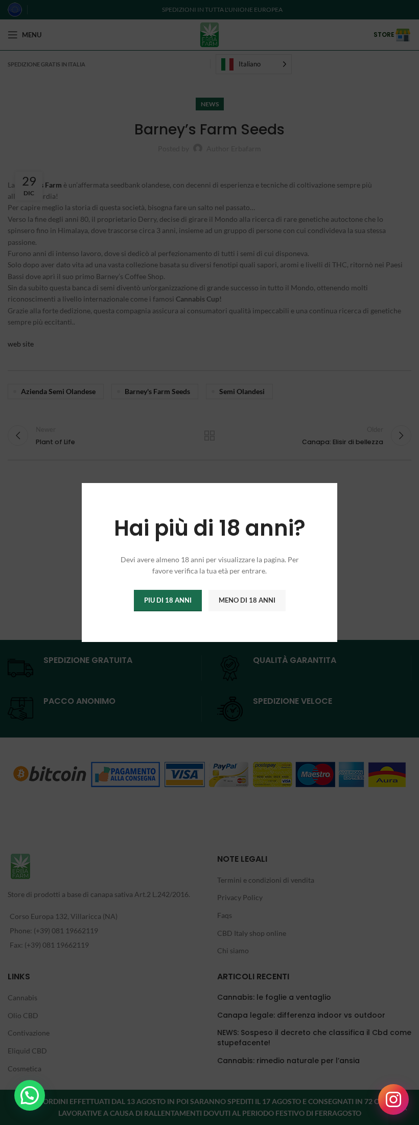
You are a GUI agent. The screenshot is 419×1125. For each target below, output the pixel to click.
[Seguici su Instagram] (393, 1099)
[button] (29, 1095)
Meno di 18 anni (247, 600)
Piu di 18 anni (168, 600)
